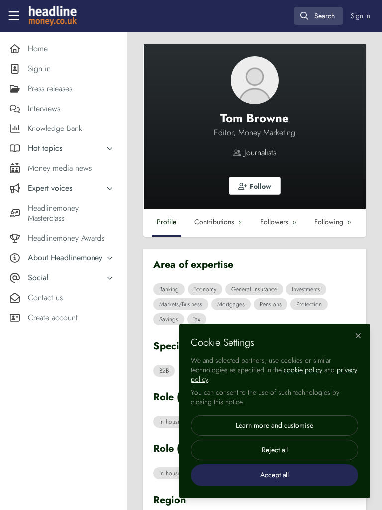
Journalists (260, 152)
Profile (166, 222)
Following (332, 222)
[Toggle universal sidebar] (14, 16)
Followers (278, 222)
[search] (318, 16)
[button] (255, 186)
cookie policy (303, 370)
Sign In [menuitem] (360, 16)
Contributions (218, 222)
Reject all (275, 450)
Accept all (274, 475)
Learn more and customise (274, 425)
